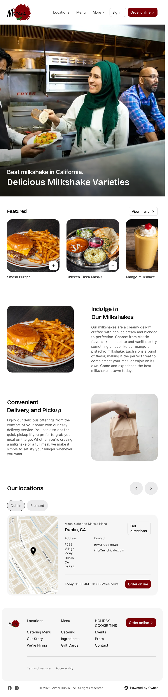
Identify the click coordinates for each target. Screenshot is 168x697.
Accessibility (65, 668)
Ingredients (70, 638)
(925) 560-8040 (106, 545)
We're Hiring (37, 645)
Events (100, 632)
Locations (61, 12)
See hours (111, 584)
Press (99, 638)
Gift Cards (69, 645)
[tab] (16, 505)
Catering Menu (39, 632)
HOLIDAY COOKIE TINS (106, 623)
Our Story (35, 638)
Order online (138, 584)
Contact (101, 645)
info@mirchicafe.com (109, 550)
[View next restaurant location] (151, 488)
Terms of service (39, 668)
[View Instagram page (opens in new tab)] (16, 688)
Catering (68, 632)
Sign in (118, 12)
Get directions (138, 528)
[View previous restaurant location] (136, 488)
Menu (81, 12)
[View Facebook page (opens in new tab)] (9, 688)
